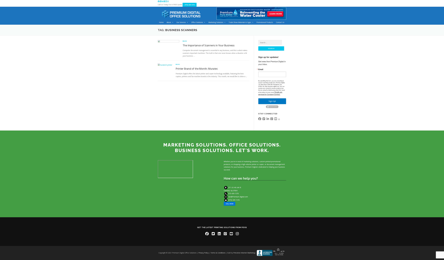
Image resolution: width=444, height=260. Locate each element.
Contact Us (280, 22)
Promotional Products (264, 22)
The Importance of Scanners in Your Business (208, 45)
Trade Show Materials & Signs (240, 22)
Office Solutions (197, 22)
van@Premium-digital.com (238, 196)
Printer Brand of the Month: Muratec (197, 68)
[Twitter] (161, 1)
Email (260, 69)
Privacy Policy (203, 253)
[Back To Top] (278, 250)
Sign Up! (272, 101)
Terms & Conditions (217, 253)
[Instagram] (168, 1)
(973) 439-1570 (190, 5)
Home (161, 22)
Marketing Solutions (215, 22)
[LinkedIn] (163, 1)
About (169, 22)
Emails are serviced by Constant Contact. (270, 93)
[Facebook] (159, 1)
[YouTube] (166, 1)
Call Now (229, 204)
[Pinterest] (164, 1)
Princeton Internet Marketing (244, 253)
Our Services (181, 22)
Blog (185, 41)
